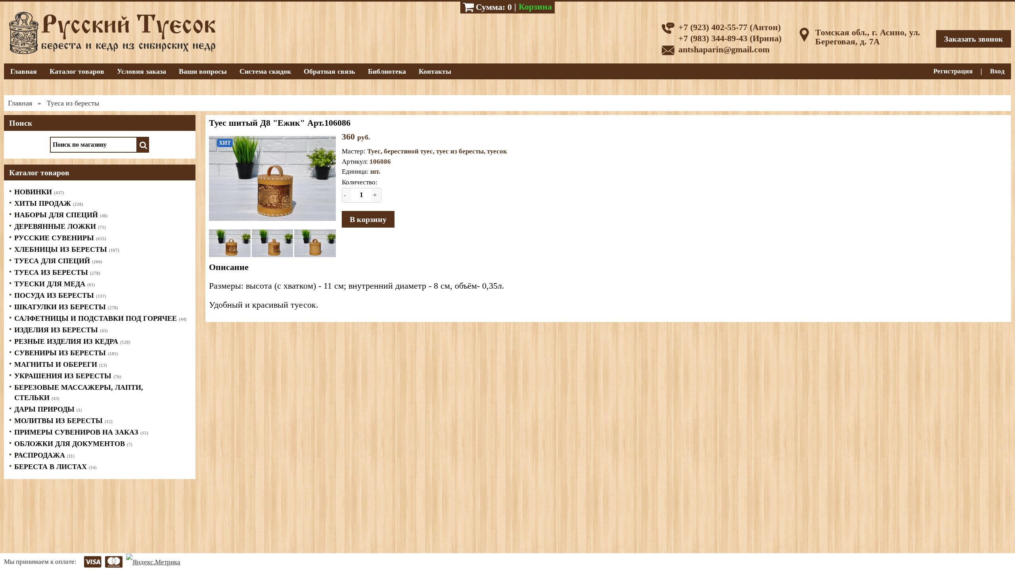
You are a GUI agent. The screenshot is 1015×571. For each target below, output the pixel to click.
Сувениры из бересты (66, 353)
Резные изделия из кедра (72, 341)
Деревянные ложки (60, 226)
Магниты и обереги (60, 364)
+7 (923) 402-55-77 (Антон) (729, 27)
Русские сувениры (60, 238)
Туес (374, 151)
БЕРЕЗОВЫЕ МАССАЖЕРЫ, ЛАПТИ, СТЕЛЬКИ (78, 392)
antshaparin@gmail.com (724, 49)
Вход (997, 71)
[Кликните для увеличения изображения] (272, 178)
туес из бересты (460, 151)
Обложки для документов (73, 444)
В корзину (368, 219)
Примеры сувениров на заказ (81, 432)
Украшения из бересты (67, 376)
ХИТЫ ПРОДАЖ (48, 203)
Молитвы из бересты (63, 421)
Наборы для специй (61, 215)
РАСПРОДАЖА (44, 455)
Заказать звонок (973, 38)
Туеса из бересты (57, 272)
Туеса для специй (58, 261)
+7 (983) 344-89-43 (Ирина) (729, 38)
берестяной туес (408, 151)
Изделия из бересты (61, 330)
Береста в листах (55, 467)
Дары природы (48, 409)
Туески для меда (54, 284)
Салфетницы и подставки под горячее (100, 318)
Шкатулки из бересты (66, 307)
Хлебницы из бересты (66, 249)
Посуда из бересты (60, 295)
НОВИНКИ (39, 192)
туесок (497, 151)
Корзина (535, 6)
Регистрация (953, 71)
